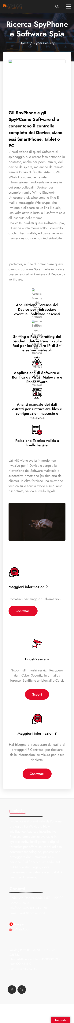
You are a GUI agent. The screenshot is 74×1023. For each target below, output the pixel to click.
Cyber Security (44, 43)
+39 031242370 (35, 908)
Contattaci (23, 610)
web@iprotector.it (32, 913)
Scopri (37, 694)
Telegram (20, 924)
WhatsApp (20, 929)
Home (24, 43)
